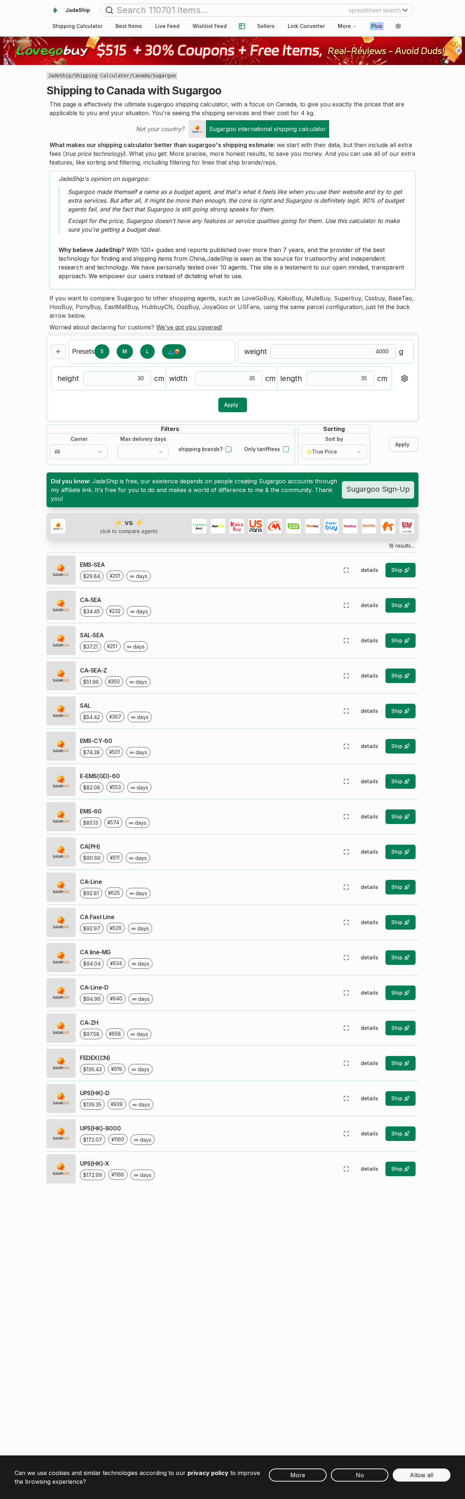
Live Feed (167, 26)
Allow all (421, 1475)
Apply (231, 405)
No (360, 1475)
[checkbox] (228, 449)
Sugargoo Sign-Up (378, 489)
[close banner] (459, 51)
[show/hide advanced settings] (404, 378)
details (369, 570)
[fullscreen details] (346, 570)
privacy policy (208, 1472)
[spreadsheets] (242, 26)
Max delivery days (143, 439)
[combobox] (79, 451)
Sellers (266, 26)
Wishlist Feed (210, 26)
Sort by (334, 439)
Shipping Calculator (101, 75)
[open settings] (398, 26)
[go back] (58, 351)
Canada (141, 75)
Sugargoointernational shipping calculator (267, 129)
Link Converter (306, 26)
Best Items (129, 26)
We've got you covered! (189, 327)
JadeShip (59, 75)
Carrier (79, 439)
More (344, 26)
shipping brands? (200, 449)
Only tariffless (262, 449)
